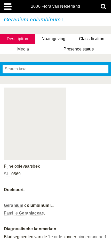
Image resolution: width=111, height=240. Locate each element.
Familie (24, 213)
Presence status (78, 49)
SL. (7, 174)
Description (17, 39)
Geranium (13, 205)
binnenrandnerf (91, 237)
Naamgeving (54, 39)
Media (23, 49)
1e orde (55, 237)
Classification (91, 39)
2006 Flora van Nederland (55, 6)
